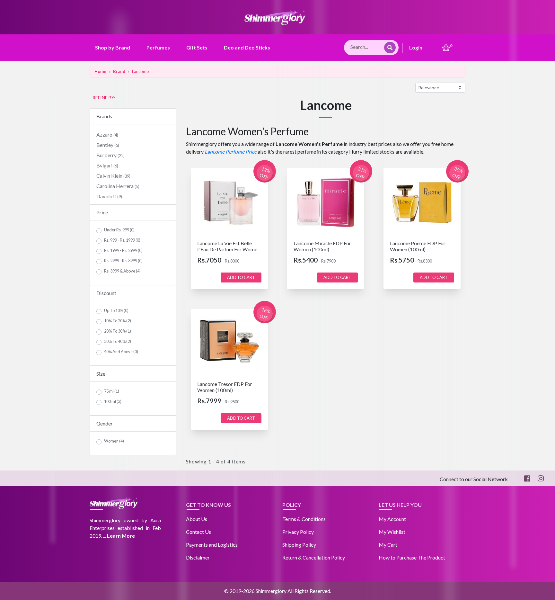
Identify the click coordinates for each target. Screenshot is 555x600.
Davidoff (109, 196)
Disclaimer (198, 557)
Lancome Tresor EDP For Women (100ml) (224, 387)
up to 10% (116, 310)
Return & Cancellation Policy (313, 557)
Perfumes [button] (158, 47)
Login (415, 47)
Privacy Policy (298, 532)
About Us (196, 519)
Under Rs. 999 (119, 229)
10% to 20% (117, 320)
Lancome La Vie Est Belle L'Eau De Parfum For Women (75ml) (228, 249)
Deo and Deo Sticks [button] (247, 47)
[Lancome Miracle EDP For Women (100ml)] (325, 202)
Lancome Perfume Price (231, 151)
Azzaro (107, 134)
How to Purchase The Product (412, 557)
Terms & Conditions (304, 519)
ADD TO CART (241, 277)
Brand (119, 71)
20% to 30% (117, 331)
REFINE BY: (103, 97)
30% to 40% (117, 341)
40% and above (121, 351)
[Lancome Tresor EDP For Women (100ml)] (229, 343)
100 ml (112, 401)
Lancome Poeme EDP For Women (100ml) (417, 246)
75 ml (111, 391)
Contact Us (198, 532)
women (114, 440)
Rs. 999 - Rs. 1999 (122, 240)
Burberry (110, 155)
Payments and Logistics (212, 545)
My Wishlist (392, 532)
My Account (392, 519)
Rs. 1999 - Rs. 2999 (123, 250)
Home (100, 71)
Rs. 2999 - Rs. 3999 (123, 260)
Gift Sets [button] (196, 47)
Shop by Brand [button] (112, 47)
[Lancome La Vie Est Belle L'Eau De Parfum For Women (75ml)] (229, 202)
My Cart (388, 545)
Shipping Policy (299, 545)
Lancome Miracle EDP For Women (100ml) (322, 246)
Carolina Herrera (117, 186)
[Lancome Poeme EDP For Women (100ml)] (422, 202)
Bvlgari (107, 165)
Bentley (107, 145)
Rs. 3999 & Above (122, 270)
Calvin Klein (113, 176)
